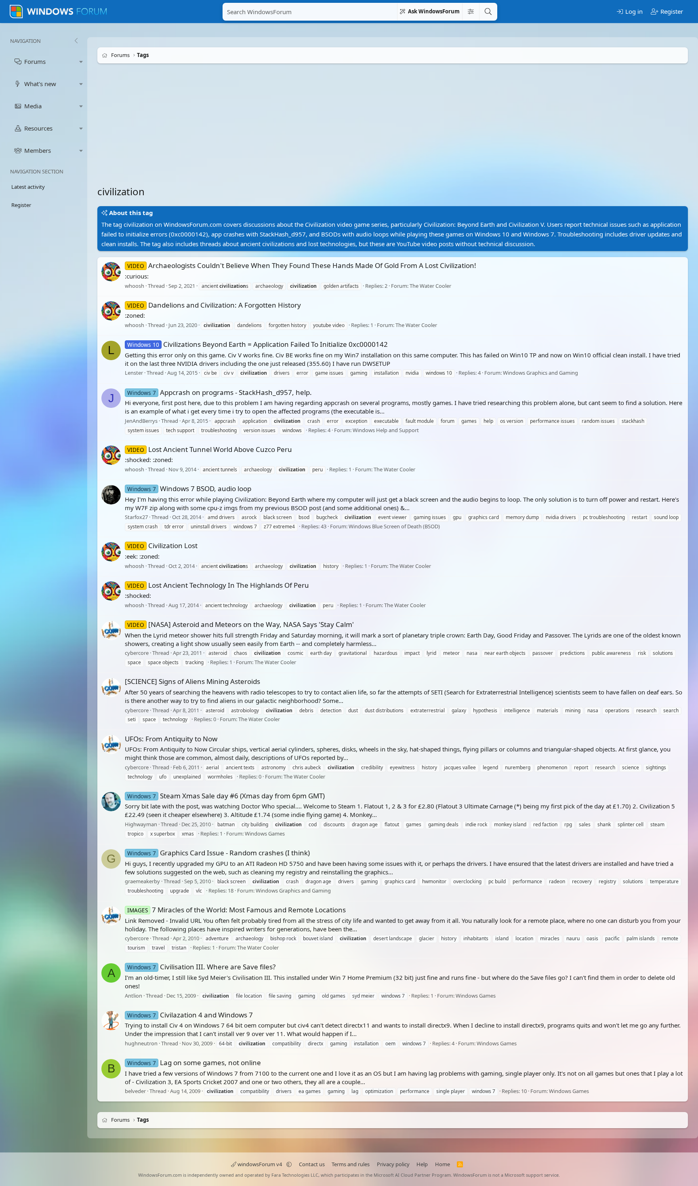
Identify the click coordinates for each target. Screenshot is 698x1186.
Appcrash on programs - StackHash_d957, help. (219, 392)
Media (33, 106)
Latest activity (28, 186)
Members (37, 150)
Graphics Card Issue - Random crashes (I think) (218, 852)
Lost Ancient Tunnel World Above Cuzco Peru (209, 449)
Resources (38, 128)
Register (21, 205)
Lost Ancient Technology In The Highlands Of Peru (218, 585)
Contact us (312, 1164)
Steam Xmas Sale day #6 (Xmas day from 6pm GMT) (226, 795)
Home (442, 1164)
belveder (135, 1091)
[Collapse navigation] (76, 41)
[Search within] (470, 11)
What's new (40, 84)
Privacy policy (393, 1164)
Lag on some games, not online (194, 1062)
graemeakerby (142, 881)
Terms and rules (351, 1164)
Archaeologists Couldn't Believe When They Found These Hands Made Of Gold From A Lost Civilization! (301, 265)
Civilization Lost (162, 545)
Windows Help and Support (386, 430)
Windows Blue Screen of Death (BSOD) (394, 526)
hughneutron (141, 1043)
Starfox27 (136, 517)
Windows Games (265, 833)
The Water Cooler (430, 285)
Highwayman (141, 824)
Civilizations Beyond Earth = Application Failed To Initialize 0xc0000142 (257, 344)
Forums (35, 61)
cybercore (137, 653)
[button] (81, 62)
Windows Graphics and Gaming (540, 373)
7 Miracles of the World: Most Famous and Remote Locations (236, 909)
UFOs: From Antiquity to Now (171, 738)
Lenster (134, 373)
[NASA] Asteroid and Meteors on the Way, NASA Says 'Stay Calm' (240, 624)
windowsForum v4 (259, 1164)
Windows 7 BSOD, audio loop (189, 488)
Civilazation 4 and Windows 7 (190, 1014)
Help (422, 1164)
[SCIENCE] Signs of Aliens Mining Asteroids (192, 681)
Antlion (133, 995)
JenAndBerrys (141, 420)
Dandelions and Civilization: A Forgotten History (214, 305)
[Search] (488, 11)
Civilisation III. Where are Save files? (201, 966)
